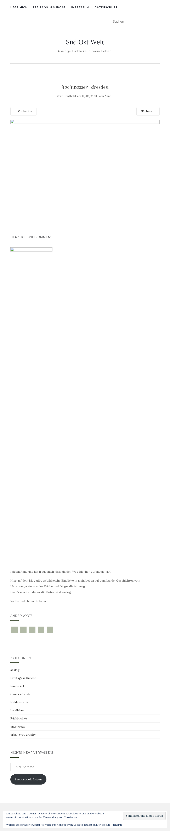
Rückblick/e (18, 718)
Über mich (19, 7)
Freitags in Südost (49, 7)
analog (14, 670)
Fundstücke (18, 686)
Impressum (80, 7)
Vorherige (24, 111)
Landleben (17, 710)
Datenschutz (106, 7)
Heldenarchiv (19, 702)
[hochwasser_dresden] (85, 169)
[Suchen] (157, 22)
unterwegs (17, 726)
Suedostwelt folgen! (28, 779)
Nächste (147, 111)
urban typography (22, 734)
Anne (108, 96)
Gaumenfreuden (21, 694)
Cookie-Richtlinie (112, 824)
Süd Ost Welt (85, 42)
